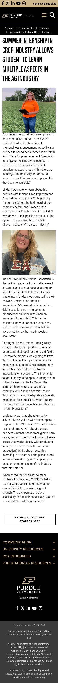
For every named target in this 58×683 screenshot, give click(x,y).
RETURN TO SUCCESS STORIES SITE (30, 519)
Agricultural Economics (36, 28)
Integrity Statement (41, 654)
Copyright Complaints (17, 661)
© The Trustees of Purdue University (28, 644)
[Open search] (52, 16)
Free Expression (15, 658)
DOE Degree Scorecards (37, 658)
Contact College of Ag (44, 3)
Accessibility (16, 647)
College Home (12, 28)
